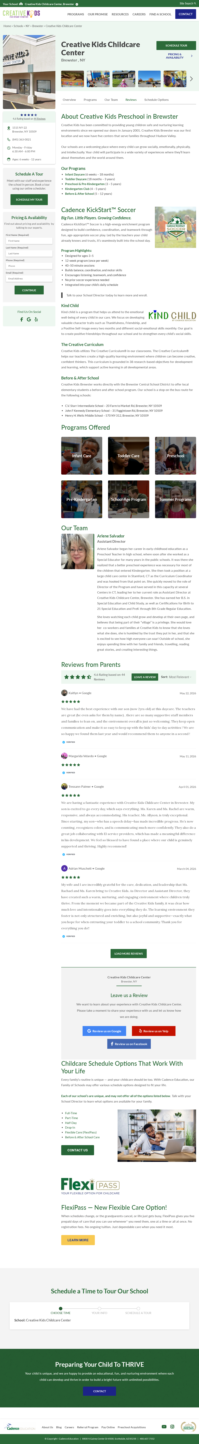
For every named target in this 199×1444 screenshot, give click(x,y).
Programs (75, 14)
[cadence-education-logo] (19, 1426)
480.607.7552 (147, 1438)
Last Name (17, 247)
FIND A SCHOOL (160, 14)
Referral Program (87, 1427)
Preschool (71, 184)
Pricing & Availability (174, 56)
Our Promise (98, 14)
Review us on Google (107, 1031)
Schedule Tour (176, 45)
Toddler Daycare (76, 179)
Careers (139, 14)
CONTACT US (77, 1150)
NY (28, 26)
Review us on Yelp (155, 1031)
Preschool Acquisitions (132, 1427)
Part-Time (71, 1118)
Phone (15, 260)
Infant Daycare (75, 174)
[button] (191, 78)
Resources (120, 14)
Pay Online (108, 1427)
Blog (59, 1427)
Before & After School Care (82, 1137)
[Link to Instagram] (172, 1427)
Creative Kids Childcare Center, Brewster (49, 4)
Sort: (164, 677)
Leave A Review (145, 677)
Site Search (186, 3)
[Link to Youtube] (164, 1427)
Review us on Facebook (131, 1044)
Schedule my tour (29, 199)
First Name (17, 234)
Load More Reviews (128, 953)
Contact (186, 14)
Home (7, 26)
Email (14, 272)
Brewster (37, 26)
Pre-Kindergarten (93, 184)
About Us (47, 1427)
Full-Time (71, 1113)
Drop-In (70, 1127)
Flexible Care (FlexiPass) (81, 1132)
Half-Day (71, 1122)
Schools (18, 26)
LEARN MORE (78, 1240)
